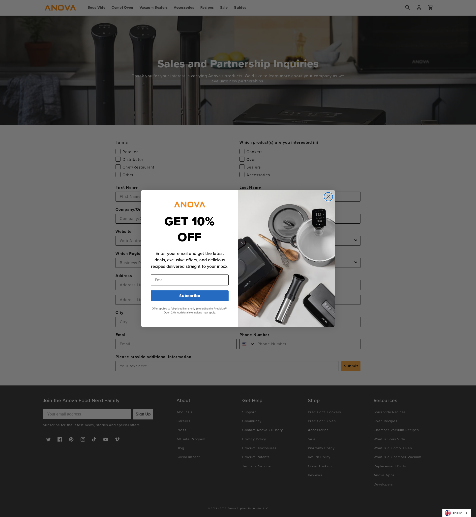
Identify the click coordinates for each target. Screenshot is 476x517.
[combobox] (456, 513)
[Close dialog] (328, 196)
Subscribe (189, 296)
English (457, 513)
